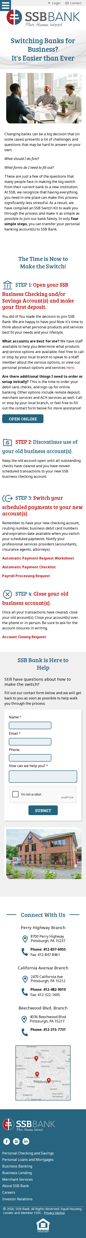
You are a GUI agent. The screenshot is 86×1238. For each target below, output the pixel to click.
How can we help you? (27, 765)
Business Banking (17, 1166)
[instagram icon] (16, 1141)
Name (14, 717)
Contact (75, 3)
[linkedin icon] (26, 1141)
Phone (14, 749)
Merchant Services (17, 1179)
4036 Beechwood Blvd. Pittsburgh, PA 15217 (48, 1019)
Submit (43, 810)
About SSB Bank (15, 1186)
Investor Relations (17, 1199)
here (70, 367)
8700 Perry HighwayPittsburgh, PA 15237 (48, 938)
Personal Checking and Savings (28, 1153)
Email (13, 733)
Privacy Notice (54, 1213)
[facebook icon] (6, 1141)
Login (55, 3)
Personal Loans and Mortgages (28, 1160)
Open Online (23, 419)
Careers (8, 1192)
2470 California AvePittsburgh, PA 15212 (48, 979)
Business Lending (17, 1173)
